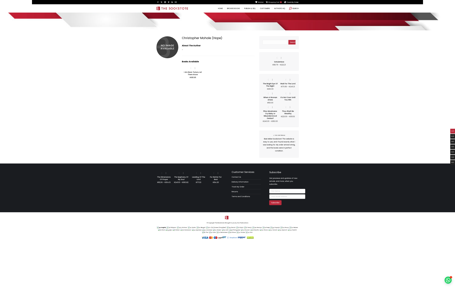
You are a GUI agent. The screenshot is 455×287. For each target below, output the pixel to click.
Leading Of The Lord (198, 178)
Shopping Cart (274, 2)
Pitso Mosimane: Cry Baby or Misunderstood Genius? (270, 114)
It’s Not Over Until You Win (287, 98)
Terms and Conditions (241, 196)
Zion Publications (242, 223)
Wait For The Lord (287, 83)
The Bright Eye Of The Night (270, 84)
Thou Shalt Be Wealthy (288, 112)
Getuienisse (279, 62)
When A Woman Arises (270, 98)
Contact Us (236, 177)
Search (293, 42)
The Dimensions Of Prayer (164, 178)
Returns (235, 191)
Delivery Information (240, 182)
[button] (448, 280)
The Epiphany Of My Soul (181, 178)
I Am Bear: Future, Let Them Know (193, 73)
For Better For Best (216, 178)
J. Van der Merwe (279, 135)
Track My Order (238, 187)
